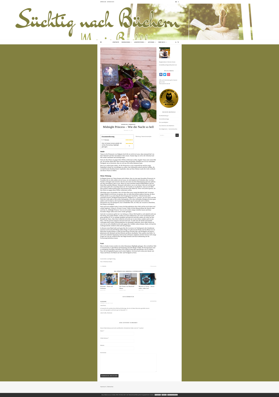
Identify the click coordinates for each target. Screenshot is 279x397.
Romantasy (132, 124)
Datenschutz (110, 1)
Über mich (161, 42)
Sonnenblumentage (164, 119)
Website (102, 345)
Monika (104, 266)
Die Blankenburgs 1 (164, 115)
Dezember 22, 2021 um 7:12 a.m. (106, 303)
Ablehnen (164, 394)
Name (102, 331)
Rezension (124, 124)
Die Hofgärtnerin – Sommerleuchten (168, 129)
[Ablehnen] (277, 395)
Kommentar (103, 352)
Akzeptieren (157, 394)
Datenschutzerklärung (172, 394)
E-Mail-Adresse (104, 338)
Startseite (116, 42)
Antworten (153, 301)
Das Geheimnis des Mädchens (166, 125)
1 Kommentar (153, 266)
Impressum (103, 1)
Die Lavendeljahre (163, 122)
